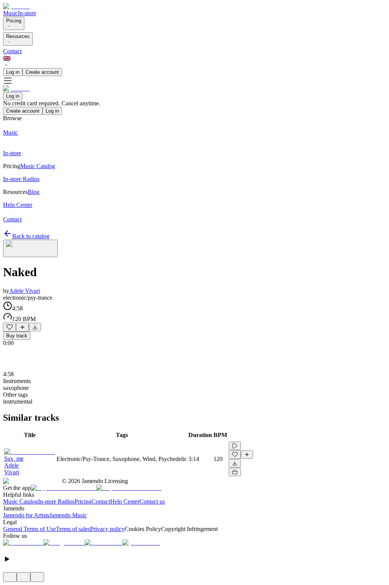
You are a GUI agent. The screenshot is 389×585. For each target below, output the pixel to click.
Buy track (16, 336)
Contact (12, 51)
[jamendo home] (16, 6)
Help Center (124, 501)
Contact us (152, 501)
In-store (27, 13)
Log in (12, 72)
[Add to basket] (235, 472)
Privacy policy (107, 529)
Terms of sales (73, 529)
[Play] (30, 248)
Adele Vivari (24, 291)
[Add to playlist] (22, 327)
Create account (42, 72)
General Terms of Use (29, 529)
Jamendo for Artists (26, 515)
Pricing (13, 21)
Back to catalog (30, 236)
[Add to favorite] (9, 327)
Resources (18, 36)
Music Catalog (20, 501)
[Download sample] (35, 327)
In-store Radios (56, 501)
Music (10, 13)
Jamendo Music (68, 515)
